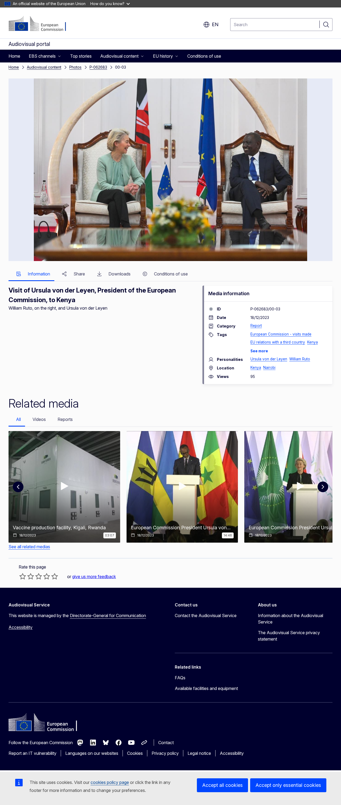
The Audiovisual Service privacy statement (289, 636)
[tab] (31, 274)
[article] (64, 487)
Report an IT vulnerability (32, 753)
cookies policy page (110, 782)
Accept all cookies (222, 785)
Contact (166, 742)
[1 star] (23, 576)
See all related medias (29, 546)
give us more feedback (94, 576)
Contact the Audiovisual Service (206, 615)
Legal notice (199, 753)
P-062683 (98, 67)
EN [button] (215, 24)
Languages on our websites (91, 753)
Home (14, 67)
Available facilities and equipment (206, 688)
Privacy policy (165, 753)
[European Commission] (41, 24)
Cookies (135, 753)
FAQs (180, 677)
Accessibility (21, 627)
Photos (75, 67)
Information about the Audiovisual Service (290, 619)
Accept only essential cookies (288, 785)
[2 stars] (27, 576)
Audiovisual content (44, 67)
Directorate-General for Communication (108, 615)
